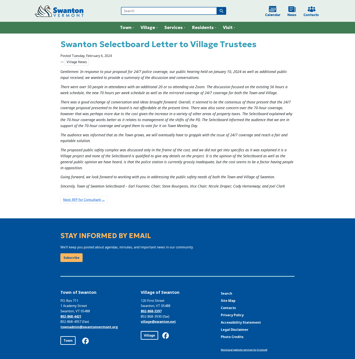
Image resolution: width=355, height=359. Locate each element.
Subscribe (71, 257)
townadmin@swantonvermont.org (89, 327)
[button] (127, 28)
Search (226, 293)
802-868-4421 (70, 316)
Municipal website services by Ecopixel (244, 350)
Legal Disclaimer (234, 329)
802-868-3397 (151, 311)
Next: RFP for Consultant (84, 199)
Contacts (228, 308)
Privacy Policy (232, 315)
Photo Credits (232, 337)
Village (149, 335)
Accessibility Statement (241, 322)
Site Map (228, 300)
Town (68, 340)
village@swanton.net (158, 321)
